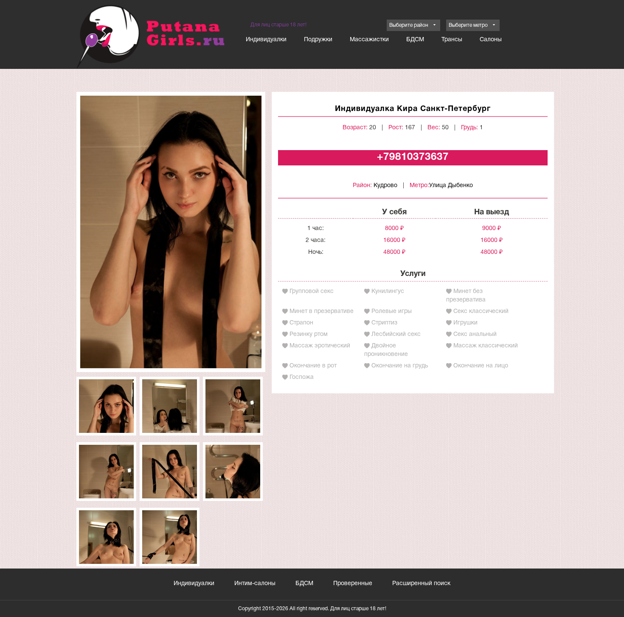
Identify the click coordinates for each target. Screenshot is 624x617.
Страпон (301, 323)
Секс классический (481, 311)
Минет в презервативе (322, 311)
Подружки (318, 40)
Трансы (451, 40)
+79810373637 (413, 157)
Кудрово (385, 185)
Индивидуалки (266, 40)
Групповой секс (312, 291)
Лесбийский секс (396, 334)
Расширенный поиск (421, 583)
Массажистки (369, 40)
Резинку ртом (309, 334)
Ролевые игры (391, 311)
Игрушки (465, 323)
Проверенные (352, 583)
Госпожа (302, 377)
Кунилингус (387, 291)
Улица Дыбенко (451, 185)
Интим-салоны (254, 583)
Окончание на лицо (480, 366)
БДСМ (415, 40)
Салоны (491, 40)
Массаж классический (485, 346)
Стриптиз (384, 323)
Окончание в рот (313, 366)
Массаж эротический (320, 346)
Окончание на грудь (399, 366)
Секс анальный (475, 334)
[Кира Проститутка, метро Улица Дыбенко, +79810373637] (170, 232)
